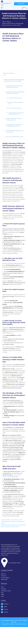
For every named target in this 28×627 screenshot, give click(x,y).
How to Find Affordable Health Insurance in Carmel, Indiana (14, 131)
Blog (8, 21)
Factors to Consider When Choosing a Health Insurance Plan (14, 119)
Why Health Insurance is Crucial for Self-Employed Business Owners (14, 86)
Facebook (6, 604)
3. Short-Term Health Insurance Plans (15, 108)
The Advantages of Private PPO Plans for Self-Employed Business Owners (14, 125)
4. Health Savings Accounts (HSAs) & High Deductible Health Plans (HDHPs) (15, 113)
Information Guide (6, 590)
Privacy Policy (5, 624)
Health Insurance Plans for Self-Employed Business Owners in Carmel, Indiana (14, 80)
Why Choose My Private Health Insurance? (15, 136)
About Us (3, 574)
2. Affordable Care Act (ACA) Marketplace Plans (15, 103)
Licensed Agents (5, 577)
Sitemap (12, 624)
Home (3, 21)
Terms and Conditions (20, 624)
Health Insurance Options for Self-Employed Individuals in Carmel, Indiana (15, 92)
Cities (2, 596)
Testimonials (4, 579)
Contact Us (4, 575)
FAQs (2, 587)
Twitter (5, 606)
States (2, 594)
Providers (3, 589)
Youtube (6, 612)
